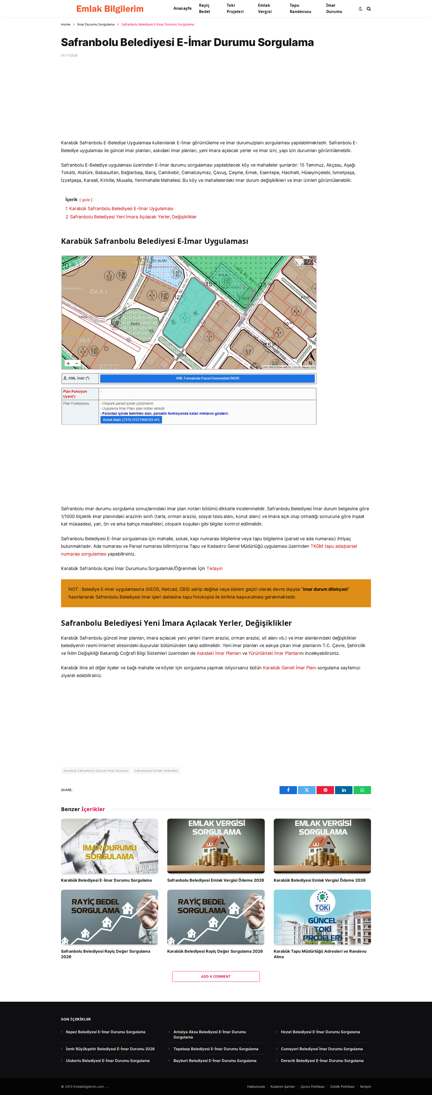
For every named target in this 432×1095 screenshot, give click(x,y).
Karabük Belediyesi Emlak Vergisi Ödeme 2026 (320, 880)
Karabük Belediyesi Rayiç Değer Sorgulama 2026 (215, 951)
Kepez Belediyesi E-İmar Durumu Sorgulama (106, 1031)
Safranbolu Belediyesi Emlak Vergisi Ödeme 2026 (215, 880)
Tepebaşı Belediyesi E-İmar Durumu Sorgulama (216, 1048)
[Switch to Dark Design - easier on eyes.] (361, 9)
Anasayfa (183, 8)
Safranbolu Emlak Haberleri (156, 770)
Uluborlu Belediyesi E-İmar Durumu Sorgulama (108, 1060)
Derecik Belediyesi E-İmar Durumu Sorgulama (322, 1060)
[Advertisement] (211, 102)
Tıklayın (214, 568)
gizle (86, 200)
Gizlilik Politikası (342, 1086)
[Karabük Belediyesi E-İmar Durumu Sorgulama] (109, 846)
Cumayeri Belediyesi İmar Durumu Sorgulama (322, 1048)
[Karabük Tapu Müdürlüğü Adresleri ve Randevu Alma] (322, 917)
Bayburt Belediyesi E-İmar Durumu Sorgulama (215, 1060)
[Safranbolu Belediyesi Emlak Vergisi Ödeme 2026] (215, 846)
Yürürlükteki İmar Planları (274, 653)
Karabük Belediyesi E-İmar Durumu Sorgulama (106, 880)
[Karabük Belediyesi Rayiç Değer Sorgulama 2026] (215, 917)
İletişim (365, 1086)
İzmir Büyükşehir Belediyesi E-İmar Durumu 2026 (110, 1048)
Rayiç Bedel (204, 8)
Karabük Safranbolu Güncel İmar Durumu (96, 770)
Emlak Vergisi (265, 8)
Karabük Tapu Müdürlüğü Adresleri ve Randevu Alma (320, 954)
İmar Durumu (334, 8)
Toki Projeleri (235, 8)
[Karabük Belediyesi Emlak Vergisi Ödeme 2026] (322, 846)
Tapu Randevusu (300, 8)
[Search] (368, 8)
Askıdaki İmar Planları (219, 653)
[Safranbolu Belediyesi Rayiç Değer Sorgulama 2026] (109, 917)
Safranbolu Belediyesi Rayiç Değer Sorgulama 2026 (105, 954)
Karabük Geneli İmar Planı (289, 667)
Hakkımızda (256, 1086)
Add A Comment (215, 976)
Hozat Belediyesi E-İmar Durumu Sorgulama (320, 1031)
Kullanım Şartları (282, 1086)
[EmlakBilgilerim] (111, 8)
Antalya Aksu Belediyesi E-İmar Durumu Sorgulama (210, 1034)
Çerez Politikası (312, 1086)
